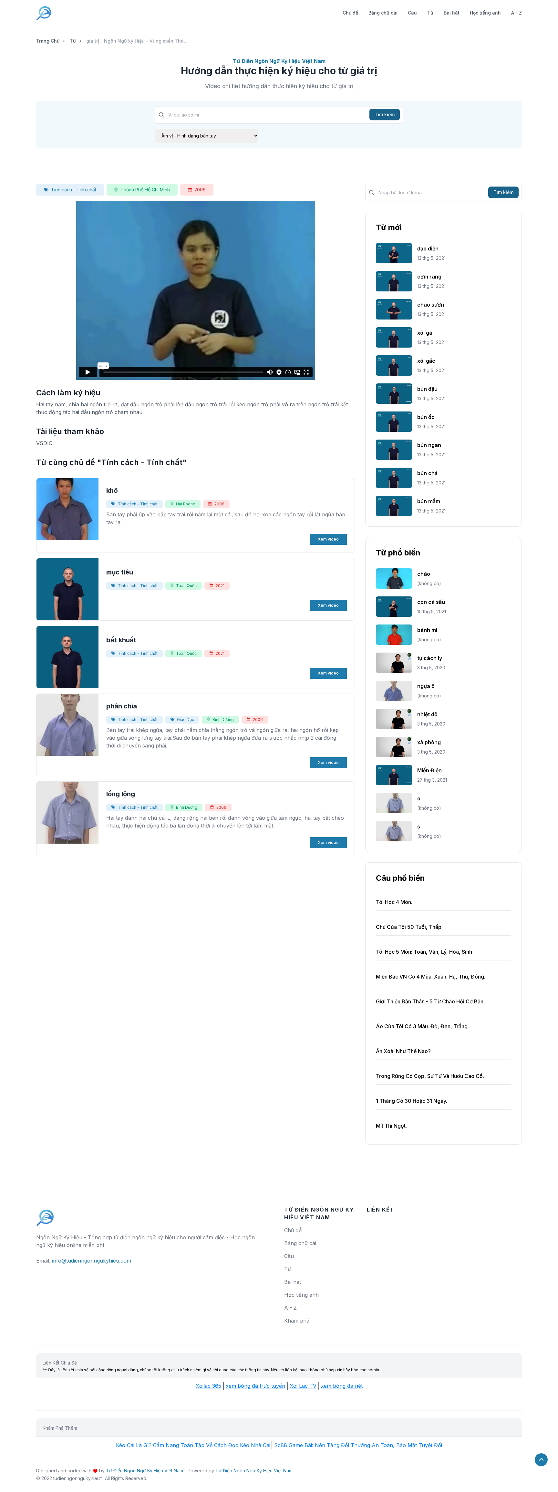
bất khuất (121, 640)
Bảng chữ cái (383, 12)
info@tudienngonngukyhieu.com (91, 1260)
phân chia (121, 706)
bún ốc (426, 417)
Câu (412, 12)
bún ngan (429, 445)
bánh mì (427, 630)
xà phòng (429, 742)
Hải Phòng (185, 504)
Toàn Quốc (186, 585)
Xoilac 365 (208, 1386)
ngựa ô (426, 686)
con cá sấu (431, 602)
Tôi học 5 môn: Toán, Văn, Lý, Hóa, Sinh (424, 952)
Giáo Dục (185, 719)
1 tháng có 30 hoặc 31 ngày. (411, 1101)
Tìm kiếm (385, 114)
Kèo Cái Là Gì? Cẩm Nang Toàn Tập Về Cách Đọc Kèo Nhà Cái (193, 1445)
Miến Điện (429, 770)
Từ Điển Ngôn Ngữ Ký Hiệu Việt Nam (144, 1470)
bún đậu (427, 389)
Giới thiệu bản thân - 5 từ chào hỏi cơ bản (429, 1001)
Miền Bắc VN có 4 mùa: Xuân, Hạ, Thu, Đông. (430, 976)
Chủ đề (350, 12)
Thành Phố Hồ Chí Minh (145, 189)
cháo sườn (430, 304)
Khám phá (296, 1320)
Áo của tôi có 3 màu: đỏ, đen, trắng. (422, 1026)
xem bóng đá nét (342, 1386)
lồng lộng (120, 794)
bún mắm (428, 501)
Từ (430, 12)
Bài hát (452, 12)
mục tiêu (119, 572)
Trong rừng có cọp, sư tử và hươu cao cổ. (430, 1076)
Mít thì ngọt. (391, 1125)
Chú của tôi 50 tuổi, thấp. (409, 927)
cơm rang (429, 276)
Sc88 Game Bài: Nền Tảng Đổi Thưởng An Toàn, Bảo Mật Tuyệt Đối (358, 1445)
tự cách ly (429, 658)
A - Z (516, 12)
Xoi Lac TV (303, 1386)
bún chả (427, 473)
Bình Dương (223, 719)
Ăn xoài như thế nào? (403, 1051)
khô (112, 490)
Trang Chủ (47, 41)
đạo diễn (428, 248)
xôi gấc (426, 361)
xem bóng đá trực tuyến (255, 1386)
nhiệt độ (427, 714)
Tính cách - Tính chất (73, 189)
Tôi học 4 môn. (394, 902)
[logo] (45, 1214)
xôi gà (424, 333)
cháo (423, 574)
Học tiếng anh (485, 12)
